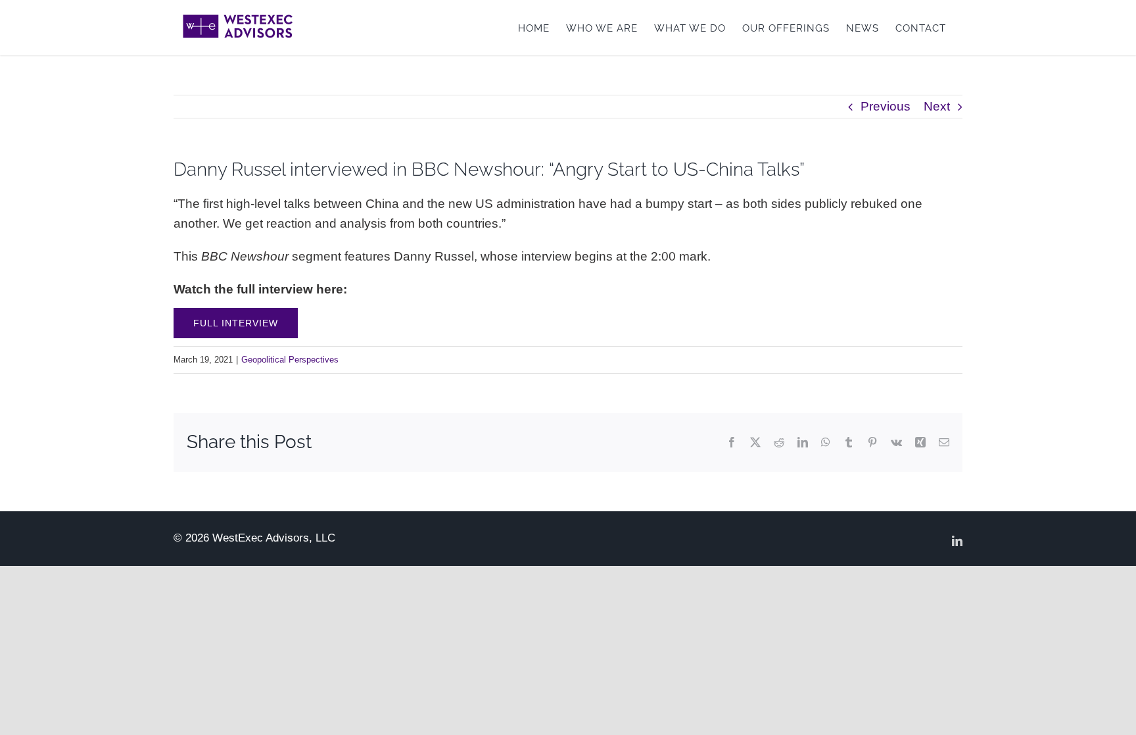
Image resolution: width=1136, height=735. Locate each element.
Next (937, 106)
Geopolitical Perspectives (290, 360)
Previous (886, 106)
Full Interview (235, 323)
